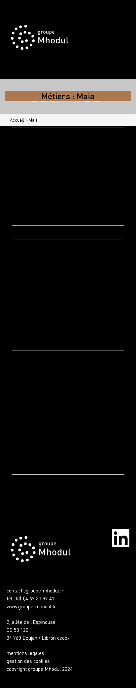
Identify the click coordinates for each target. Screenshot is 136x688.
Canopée (33, 260)
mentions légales (25, 653)
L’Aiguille (33, 148)
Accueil (17, 120)
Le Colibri (34, 384)
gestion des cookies (28, 661)
